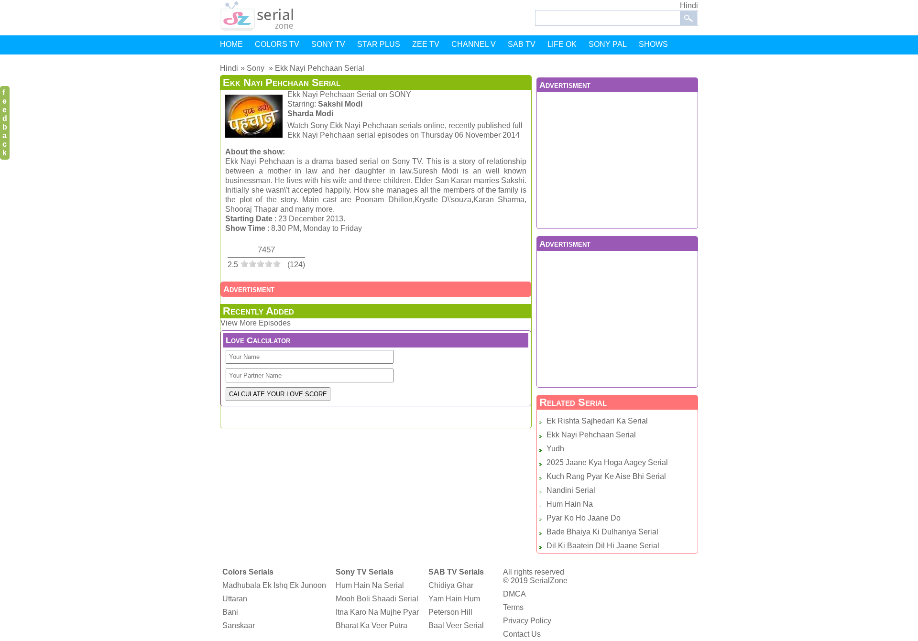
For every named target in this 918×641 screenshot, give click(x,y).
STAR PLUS (378, 44)
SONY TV (328, 44)
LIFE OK (562, 44)
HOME (231, 44)
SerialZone (549, 580)
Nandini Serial (570, 490)
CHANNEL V (473, 44)
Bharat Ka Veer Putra (371, 625)
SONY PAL (608, 44)
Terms (513, 607)
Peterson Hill (450, 612)
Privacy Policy (527, 621)
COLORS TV (277, 44)
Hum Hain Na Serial (370, 585)
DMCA (514, 594)
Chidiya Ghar (450, 585)
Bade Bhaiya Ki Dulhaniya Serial (602, 532)
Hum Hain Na (569, 504)
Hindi (689, 5)
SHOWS (653, 44)
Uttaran (234, 599)
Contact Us (522, 634)
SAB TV (522, 44)
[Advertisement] (617, 159)
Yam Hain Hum (454, 599)
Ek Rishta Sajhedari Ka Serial (597, 421)
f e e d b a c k (4, 122)
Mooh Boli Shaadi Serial (377, 599)
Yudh (555, 449)
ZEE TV (425, 44)
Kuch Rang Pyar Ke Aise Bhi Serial (606, 476)
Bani (230, 612)
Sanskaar (238, 625)
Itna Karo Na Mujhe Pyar (377, 612)
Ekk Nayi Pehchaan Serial (591, 435)
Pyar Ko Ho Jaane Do (583, 518)
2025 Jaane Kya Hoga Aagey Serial (607, 462)
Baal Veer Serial (456, 625)
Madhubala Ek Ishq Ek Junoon (274, 585)
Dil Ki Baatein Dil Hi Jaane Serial (602, 546)
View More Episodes (255, 323)
